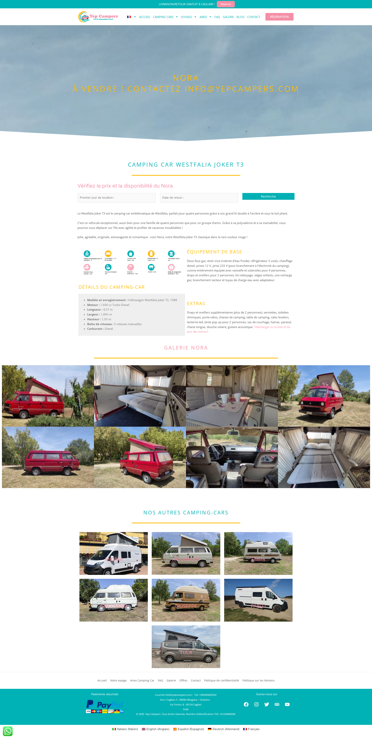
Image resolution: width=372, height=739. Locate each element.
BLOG (241, 17)
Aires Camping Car (142, 680)
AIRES (203, 17)
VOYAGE (186, 17)
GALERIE (228, 17)
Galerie (171, 680)
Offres (183, 680)
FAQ (217, 17)
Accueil (102, 680)
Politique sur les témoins (259, 680)
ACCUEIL (144, 17)
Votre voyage (118, 680)
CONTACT (253, 17)
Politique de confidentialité (221, 680)
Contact (196, 680)
